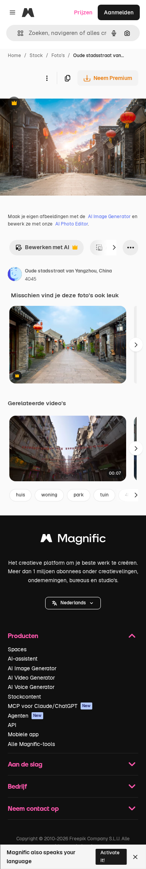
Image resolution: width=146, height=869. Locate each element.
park (79, 495)
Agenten (25, 715)
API (12, 725)
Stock (36, 55)
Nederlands (73, 603)
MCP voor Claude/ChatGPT (49, 705)
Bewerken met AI (42, 249)
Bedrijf (17, 786)
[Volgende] (114, 247)
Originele (51, 104)
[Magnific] (73, 540)
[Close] (135, 857)
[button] (73, 603)
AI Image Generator (109, 216)
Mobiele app (23, 734)
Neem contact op (33, 808)
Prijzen (83, 12)
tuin (104, 495)
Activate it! (110, 856)
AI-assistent (22, 658)
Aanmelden (119, 12)
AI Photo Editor (71, 224)
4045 (31, 279)
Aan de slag (25, 764)
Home (14, 55)
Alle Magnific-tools (31, 744)
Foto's (58, 55)
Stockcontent (24, 696)
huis (20, 495)
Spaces (17, 649)
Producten (23, 635)
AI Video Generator (31, 677)
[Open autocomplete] (17, 33)
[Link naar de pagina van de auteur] (15, 275)
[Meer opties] (47, 78)
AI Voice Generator (31, 686)
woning (49, 495)
